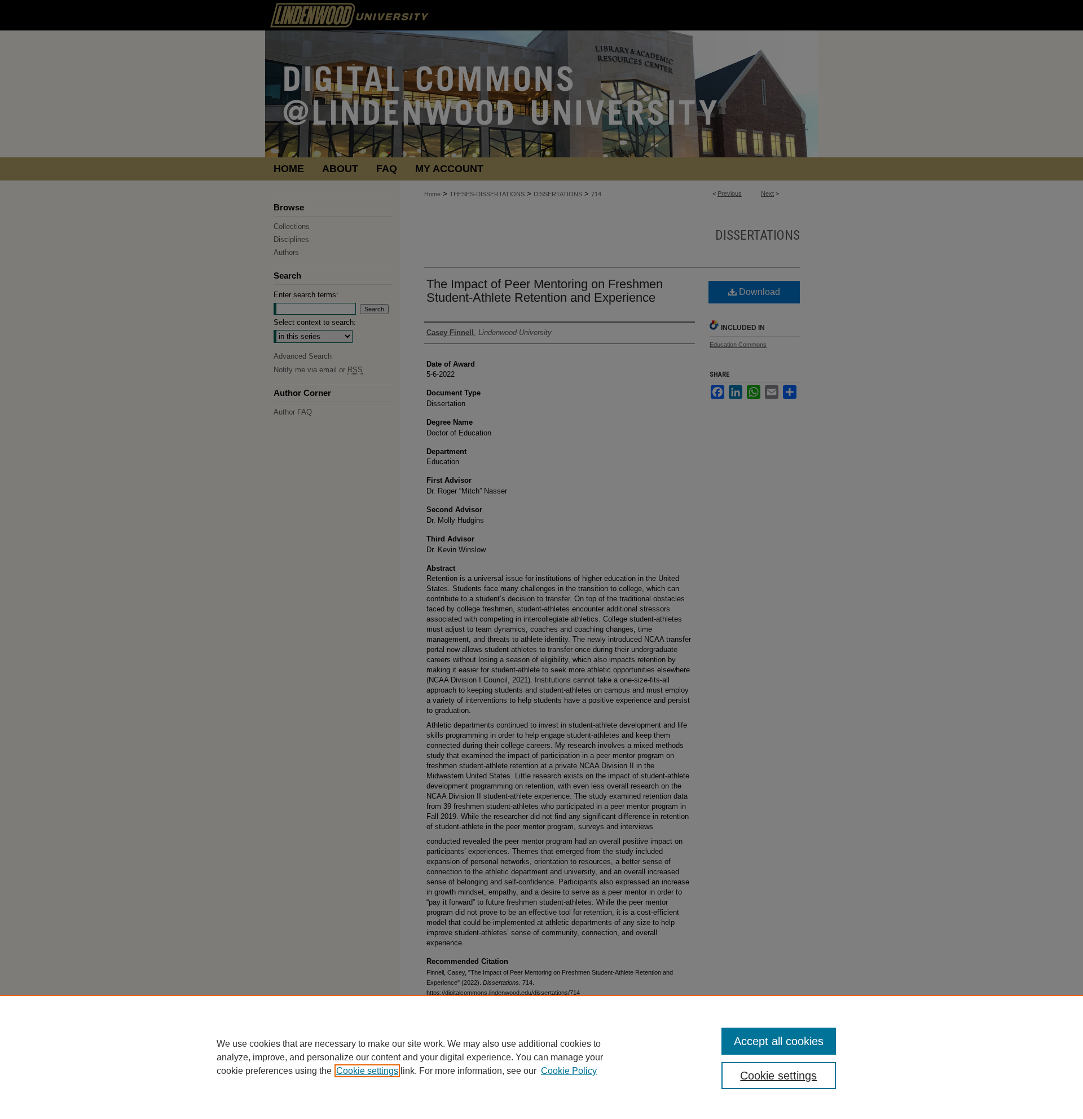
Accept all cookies (779, 1041)
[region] (541, 1057)
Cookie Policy (569, 1071)
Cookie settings (367, 1071)
